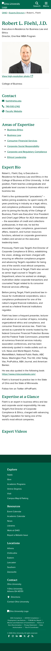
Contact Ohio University (18, 601)
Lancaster (11, 562)
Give (9, 479)
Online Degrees (14, 488)
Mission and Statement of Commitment (21, 623)
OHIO (4, 12)
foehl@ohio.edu (13, 101)
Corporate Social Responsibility (23, 146)
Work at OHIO (13, 530)
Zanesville (11, 571)
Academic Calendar (16, 516)
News (9, 520)
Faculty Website (14, 111)
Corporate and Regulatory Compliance (27, 151)
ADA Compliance (16, 618)
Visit (9, 493)
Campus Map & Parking (17, 498)
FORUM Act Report (34, 620)
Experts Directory (17, 12)
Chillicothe (12, 553)
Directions (15, 597)
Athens (10, 548)
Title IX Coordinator (31, 627)
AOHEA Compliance (32, 618)
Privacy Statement (30, 625)
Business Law (14, 135)
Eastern (10, 557)
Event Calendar (14, 511)
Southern (11, 567)
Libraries (11, 525)
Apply (10, 474)
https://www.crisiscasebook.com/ (19, 374)
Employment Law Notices (17, 620)
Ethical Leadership (16, 157)
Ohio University (18, 633)
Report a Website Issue (17, 535)
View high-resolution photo (25, 76)
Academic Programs (16, 484)
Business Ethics (15, 129)
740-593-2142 (13, 106)
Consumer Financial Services (22, 140)
